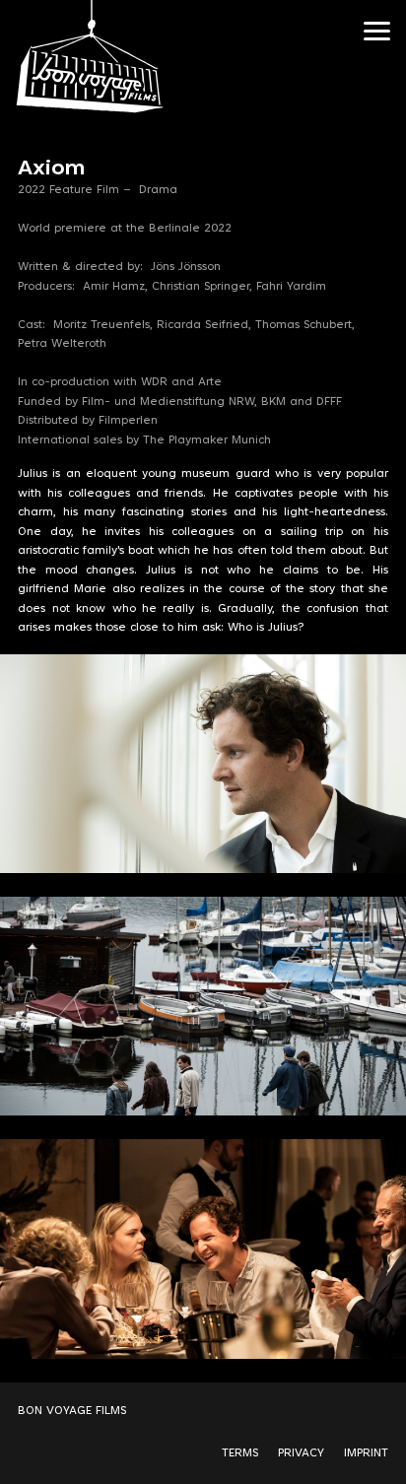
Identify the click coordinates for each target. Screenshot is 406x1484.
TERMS (240, 1453)
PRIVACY (301, 1453)
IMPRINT (366, 1453)
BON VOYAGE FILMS (72, 1411)
